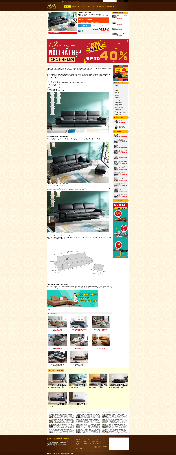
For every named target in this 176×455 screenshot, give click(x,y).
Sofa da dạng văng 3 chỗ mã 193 (79, 364)
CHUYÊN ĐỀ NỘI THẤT (56, 412)
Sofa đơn (117, 92)
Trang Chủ (49, 1)
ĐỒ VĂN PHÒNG (109, 6)
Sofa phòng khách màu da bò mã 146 (96, 387)
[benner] (88, 63)
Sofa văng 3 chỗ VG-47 (73, 387)
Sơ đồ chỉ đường (105, 15)
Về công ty (79, 438)
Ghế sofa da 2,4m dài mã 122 (79, 346)
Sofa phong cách (118, 104)
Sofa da (116, 87)
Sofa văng (117, 95)
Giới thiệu (54, 1)
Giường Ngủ (75, 6)
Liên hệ (58, 1)
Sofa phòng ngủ (118, 102)
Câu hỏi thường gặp (96, 441)
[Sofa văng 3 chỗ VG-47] (62, 30)
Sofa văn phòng (118, 105)
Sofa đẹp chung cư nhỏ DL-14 (122, 189)
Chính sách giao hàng (96, 443)
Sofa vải (116, 88)
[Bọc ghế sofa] (72, 307)
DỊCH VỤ (101, 6)
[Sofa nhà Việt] (55, 5)
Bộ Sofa (116, 111)
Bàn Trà (82, 6)
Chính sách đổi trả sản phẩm (82, 448)
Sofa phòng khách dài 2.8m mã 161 (122, 167)
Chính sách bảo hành (96, 444)
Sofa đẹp (116, 93)
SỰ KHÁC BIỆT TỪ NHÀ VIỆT (84, 412)
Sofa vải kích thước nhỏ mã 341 (122, 178)
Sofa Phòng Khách (119, 107)
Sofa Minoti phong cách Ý (120, 112)
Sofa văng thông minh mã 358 (57, 364)
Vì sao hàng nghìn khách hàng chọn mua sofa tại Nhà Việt (99, 447)
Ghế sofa (67, 6)
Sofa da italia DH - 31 (122, 155)
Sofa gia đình (117, 99)
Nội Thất (95, 6)
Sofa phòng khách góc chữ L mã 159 (55, 406)
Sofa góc (116, 90)
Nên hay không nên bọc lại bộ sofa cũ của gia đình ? (113, 414)
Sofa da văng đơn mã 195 (101, 346)
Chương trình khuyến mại (97, 439)
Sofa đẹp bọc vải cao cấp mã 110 (122, 134)
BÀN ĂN (88, 6)
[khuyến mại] (120, 257)
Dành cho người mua (97, 438)
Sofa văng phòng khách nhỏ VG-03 (121, 22)
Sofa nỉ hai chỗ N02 (121, 28)
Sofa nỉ (116, 85)
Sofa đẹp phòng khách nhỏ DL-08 (101, 329)
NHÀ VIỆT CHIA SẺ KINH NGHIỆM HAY (113, 412)
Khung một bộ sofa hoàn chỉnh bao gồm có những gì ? (60, 424)
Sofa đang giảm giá (119, 109)
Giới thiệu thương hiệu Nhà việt (82, 439)
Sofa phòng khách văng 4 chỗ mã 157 (56, 387)
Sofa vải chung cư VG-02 (57, 346)
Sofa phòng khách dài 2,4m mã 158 (75, 406)
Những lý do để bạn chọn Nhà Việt (83, 441)
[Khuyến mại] (120, 80)
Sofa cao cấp (117, 100)
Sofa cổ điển (117, 97)
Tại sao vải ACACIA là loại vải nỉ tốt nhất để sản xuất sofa (88, 424)
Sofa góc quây (118, 114)
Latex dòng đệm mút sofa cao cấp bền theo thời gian (87, 419)
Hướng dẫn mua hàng (102, 25)
